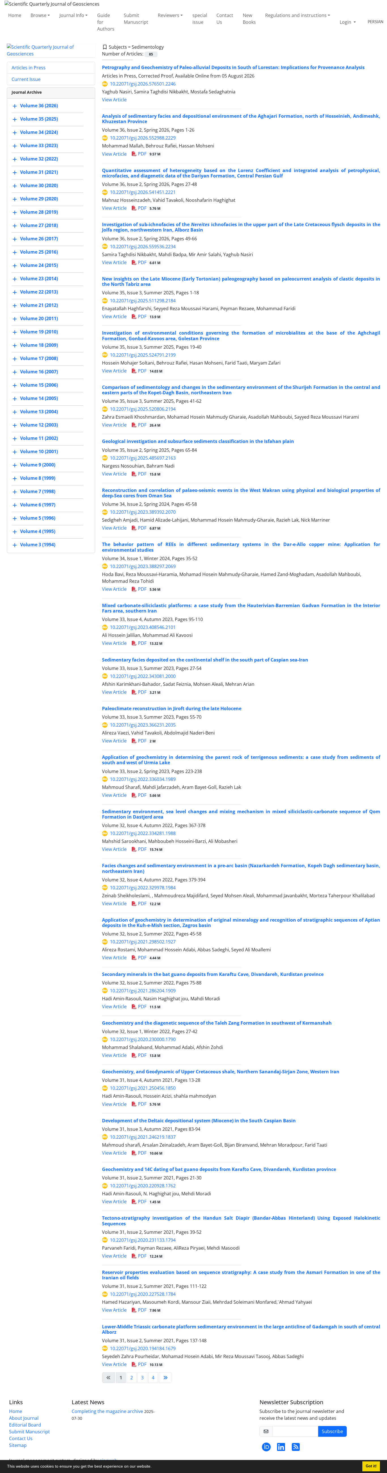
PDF (149, 154)
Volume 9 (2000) (37, 465)
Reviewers (168, 15)
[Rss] (296, 1449)
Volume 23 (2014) (39, 278)
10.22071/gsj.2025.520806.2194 (143, 409)
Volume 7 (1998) (37, 491)
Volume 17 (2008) (39, 358)
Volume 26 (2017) (39, 238)
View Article (114, 100)
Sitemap (18, 1445)
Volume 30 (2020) (39, 185)
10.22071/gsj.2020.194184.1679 (143, 1348)
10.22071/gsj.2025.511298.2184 (143, 300)
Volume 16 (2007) (39, 372)
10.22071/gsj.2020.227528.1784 (143, 1294)
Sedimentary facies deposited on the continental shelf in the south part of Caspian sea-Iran (205, 660)
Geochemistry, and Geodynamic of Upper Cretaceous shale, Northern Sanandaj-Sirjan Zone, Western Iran (220, 1072)
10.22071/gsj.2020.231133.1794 (143, 1240)
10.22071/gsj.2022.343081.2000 (143, 676)
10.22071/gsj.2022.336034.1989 (143, 779)
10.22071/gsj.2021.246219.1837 (143, 1137)
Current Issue (26, 79)
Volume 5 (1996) (37, 518)
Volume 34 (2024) (39, 132)
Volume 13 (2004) (39, 411)
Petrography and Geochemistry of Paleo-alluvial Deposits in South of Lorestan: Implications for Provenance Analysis (233, 67)
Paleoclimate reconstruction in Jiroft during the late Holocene (171, 708)
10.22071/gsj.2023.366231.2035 (143, 725)
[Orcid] (266, 1449)
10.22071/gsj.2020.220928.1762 (143, 1186)
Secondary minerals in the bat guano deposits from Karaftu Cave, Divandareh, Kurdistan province (213, 974)
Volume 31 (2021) (39, 172)
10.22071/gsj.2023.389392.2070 (143, 512)
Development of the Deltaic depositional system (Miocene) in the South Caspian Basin (199, 1120)
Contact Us (224, 18)
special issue (199, 18)
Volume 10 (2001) (39, 451)
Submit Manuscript (136, 18)
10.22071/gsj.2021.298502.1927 (143, 942)
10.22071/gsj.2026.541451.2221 (143, 192)
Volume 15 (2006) (39, 385)
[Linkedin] (281, 1449)
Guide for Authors (105, 22)
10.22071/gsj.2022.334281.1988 (143, 833)
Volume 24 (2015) (39, 265)
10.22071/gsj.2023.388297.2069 (143, 566)
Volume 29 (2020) (39, 199)
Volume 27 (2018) (39, 225)
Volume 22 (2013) (39, 292)
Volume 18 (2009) (39, 345)
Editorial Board (25, 1425)
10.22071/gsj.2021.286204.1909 (143, 991)
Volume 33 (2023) (39, 145)
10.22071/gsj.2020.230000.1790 (143, 1039)
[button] (153, 1467)
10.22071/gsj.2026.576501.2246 (143, 84)
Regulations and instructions (296, 15)
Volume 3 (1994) (37, 544)
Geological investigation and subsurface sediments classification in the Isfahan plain (198, 441)
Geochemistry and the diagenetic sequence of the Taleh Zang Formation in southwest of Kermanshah (217, 1023)
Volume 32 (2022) (39, 159)
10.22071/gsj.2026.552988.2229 (143, 138)
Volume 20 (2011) (39, 318)
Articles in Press (29, 68)
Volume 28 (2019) (39, 212)
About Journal (24, 1418)
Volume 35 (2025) (39, 119)
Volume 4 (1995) (37, 531)
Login (346, 22)
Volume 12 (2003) (39, 425)
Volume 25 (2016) (39, 252)
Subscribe (332, 1431)
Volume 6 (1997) (37, 505)
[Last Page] (165, 1377)
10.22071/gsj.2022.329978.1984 (143, 888)
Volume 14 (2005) (39, 398)
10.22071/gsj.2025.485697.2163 (143, 458)
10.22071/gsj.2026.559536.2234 (143, 246)
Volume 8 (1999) (37, 478)
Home (14, 15)
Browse (38, 15)
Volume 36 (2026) (39, 105)
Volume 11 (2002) (39, 438)
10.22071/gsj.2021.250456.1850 (143, 1088)
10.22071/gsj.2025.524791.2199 (143, 355)
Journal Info (71, 15)
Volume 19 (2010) (39, 332)
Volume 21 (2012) (39, 305)
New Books (249, 18)
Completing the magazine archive (107, 1411)
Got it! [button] (371, 1466)
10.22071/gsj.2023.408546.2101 (143, 627)
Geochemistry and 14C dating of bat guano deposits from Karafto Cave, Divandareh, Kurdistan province (219, 1169)
